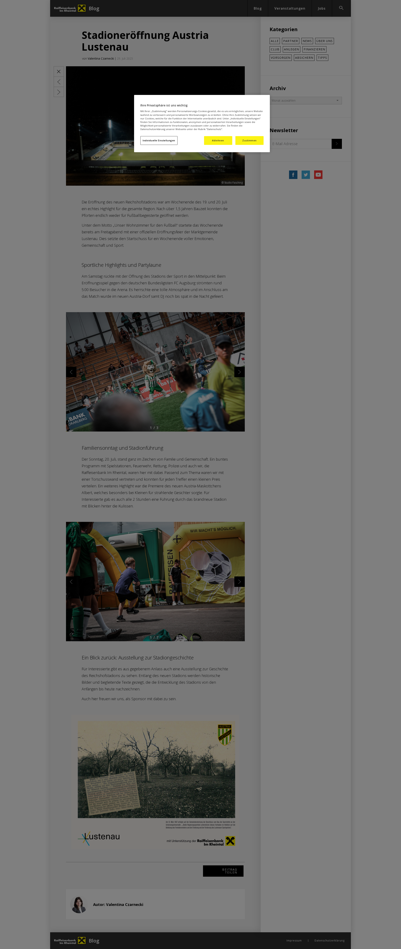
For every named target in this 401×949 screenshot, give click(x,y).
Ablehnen (218, 140)
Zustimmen (249, 140)
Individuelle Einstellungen (159, 140)
